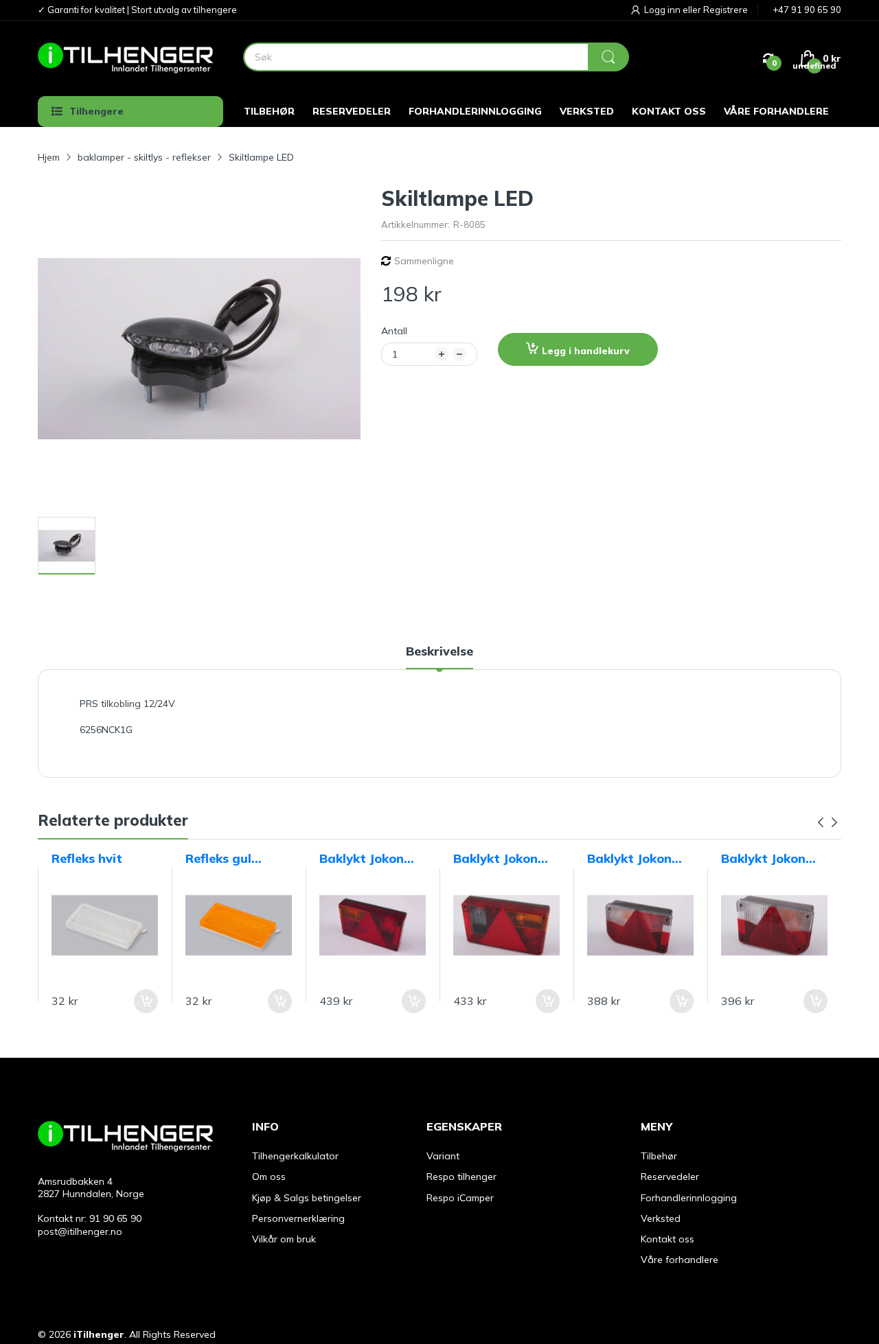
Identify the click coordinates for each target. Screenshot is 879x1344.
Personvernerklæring (298, 1218)
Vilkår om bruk (284, 1239)
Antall (394, 331)
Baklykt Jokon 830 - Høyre (763, 858)
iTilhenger (98, 1334)
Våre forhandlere (679, 1259)
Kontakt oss (667, 1239)
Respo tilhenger (461, 1176)
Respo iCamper (460, 1198)
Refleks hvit (87, 858)
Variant (442, 1156)
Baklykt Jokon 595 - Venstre (361, 858)
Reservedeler (670, 1176)
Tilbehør (659, 1156)
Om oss (269, 1176)
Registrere (725, 9)
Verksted (661, 1218)
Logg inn (663, 9)
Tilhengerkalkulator (295, 1156)
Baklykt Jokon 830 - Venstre (629, 858)
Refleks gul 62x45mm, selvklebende (224, 858)
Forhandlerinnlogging (689, 1198)
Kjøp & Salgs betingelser (306, 1198)
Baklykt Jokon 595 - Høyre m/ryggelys (495, 858)
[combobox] (435, 57)
